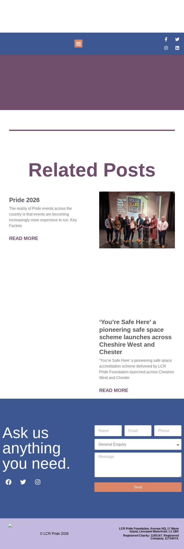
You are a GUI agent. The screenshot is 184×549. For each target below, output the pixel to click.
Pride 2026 (24, 200)
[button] (78, 43)
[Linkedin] (177, 48)
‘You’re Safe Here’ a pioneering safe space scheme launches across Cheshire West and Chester (135, 337)
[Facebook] (8, 482)
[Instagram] (166, 48)
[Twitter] (177, 39)
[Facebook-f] (166, 39)
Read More (23, 238)
